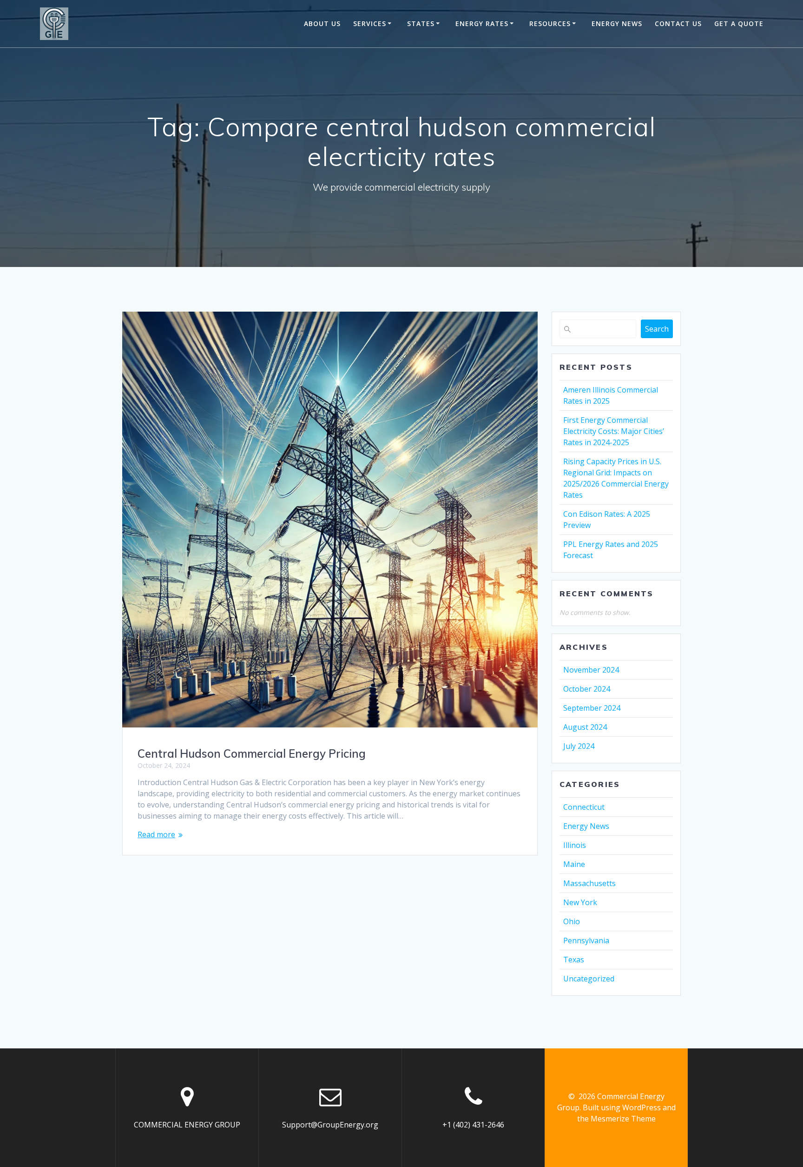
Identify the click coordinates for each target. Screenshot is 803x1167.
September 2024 (591, 708)
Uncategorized (588, 979)
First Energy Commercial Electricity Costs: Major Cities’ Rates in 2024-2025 (613, 431)
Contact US (678, 23)
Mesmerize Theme (623, 1119)
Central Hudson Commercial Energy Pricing (252, 753)
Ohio (571, 921)
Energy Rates (481, 23)
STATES (420, 23)
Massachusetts (589, 883)
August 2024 (585, 727)
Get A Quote (739, 23)
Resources (550, 23)
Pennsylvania (586, 940)
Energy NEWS (617, 23)
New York (580, 902)
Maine (574, 864)
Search (657, 329)
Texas (573, 959)
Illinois (574, 845)
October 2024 (586, 689)
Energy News (586, 826)
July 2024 (578, 746)
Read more (156, 834)
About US (322, 23)
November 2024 (591, 670)
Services (369, 23)
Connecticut (584, 807)
